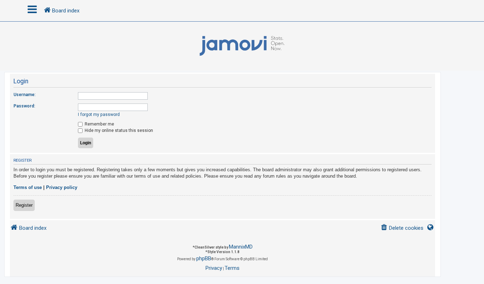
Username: (24, 94)
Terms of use (27, 187)
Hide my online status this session (118, 130)
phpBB (203, 258)
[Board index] (242, 46)
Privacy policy (61, 187)
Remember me (99, 124)
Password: (24, 106)
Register (24, 205)
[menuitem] (402, 228)
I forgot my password (99, 114)
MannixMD (241, 247)
